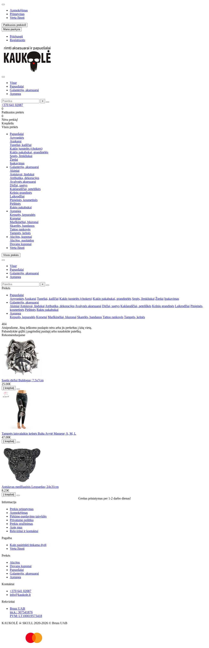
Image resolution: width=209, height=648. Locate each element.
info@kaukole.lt (20, 594)
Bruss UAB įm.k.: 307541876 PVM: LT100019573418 (26, 612)
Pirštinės (15, 203)
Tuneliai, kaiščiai (20, 145)
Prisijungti (16, 36)
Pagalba (7, 538)
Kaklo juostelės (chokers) (26, 148)
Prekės (6, 555)
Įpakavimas (17, 163)
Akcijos (15, 562)
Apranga (15, 93)
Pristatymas (17, 14)
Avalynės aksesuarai (23, 181)
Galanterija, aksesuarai (24, 90)
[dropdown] (3, 4)
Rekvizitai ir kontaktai (24, 531)
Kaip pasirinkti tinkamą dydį (28, 545)
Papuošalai (17, 86)
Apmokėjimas (19, 10)
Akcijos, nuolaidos (22, 240)
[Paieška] (47, 102)
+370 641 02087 (12, 105)
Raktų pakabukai (21, 207)
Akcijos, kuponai (21, 236)
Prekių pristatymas (21, 509)
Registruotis (17, 40)
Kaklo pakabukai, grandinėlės (29, 152)
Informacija (9, 502)
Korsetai (15, 218)
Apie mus (16, 527)
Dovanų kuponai (20, 244)
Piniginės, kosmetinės (24, 200)
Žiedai (14, 159)
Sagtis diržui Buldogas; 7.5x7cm (22, 380)
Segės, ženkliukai (21, 156)
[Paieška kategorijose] (3, 77)
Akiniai (14, 170)
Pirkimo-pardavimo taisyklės (28, 516)
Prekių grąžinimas (21, 523)
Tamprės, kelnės (20, 233)
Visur (13, 82)
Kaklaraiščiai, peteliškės (25, 189)
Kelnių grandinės (21, 192)
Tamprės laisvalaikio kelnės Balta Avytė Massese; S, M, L (39, 433)
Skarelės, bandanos (22, 225)
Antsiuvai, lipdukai (22, 174)
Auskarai (15, 141)
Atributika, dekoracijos (24, 178)
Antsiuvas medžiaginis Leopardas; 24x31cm (30, 486)
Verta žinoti (17, 17)
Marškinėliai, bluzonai (24, 222)
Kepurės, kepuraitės (22, 214)
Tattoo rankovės (20, 229)
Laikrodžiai (17, 196)
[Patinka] (18, 389)
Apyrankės (17, 137)
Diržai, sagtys (18, 185)
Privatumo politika (21, 520)
